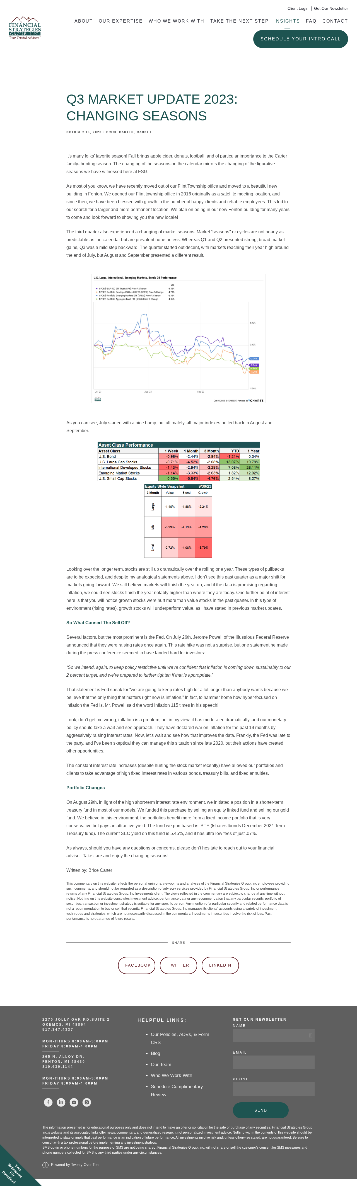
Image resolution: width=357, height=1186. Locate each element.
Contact (335, 21)
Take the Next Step (239, 21)
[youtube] (73, 1102)
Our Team (161, 1064)
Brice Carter (120, 132)
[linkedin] (61, 1102)
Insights (287, 21)
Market (144, 132)
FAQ (311, 21)
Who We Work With (176, 21)
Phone (241, 1079)
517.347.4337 (58, 1030)
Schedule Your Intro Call (300, 39)
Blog (155, 1053)
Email (240, 1052)
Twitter (178, 965)
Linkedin (220, 965)
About (83, 21)
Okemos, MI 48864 (64, 1025)
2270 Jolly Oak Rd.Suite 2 (76, 1020)
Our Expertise (121, 21)
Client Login (298, 8)
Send (260, 1110)
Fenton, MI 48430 (63, 1062)
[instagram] (86, 1102)
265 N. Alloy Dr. (64, 1057)
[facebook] (48, 1102)
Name (239, 1026)
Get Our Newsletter (331, 8)
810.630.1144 (57, 1067)
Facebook (138, 965)
